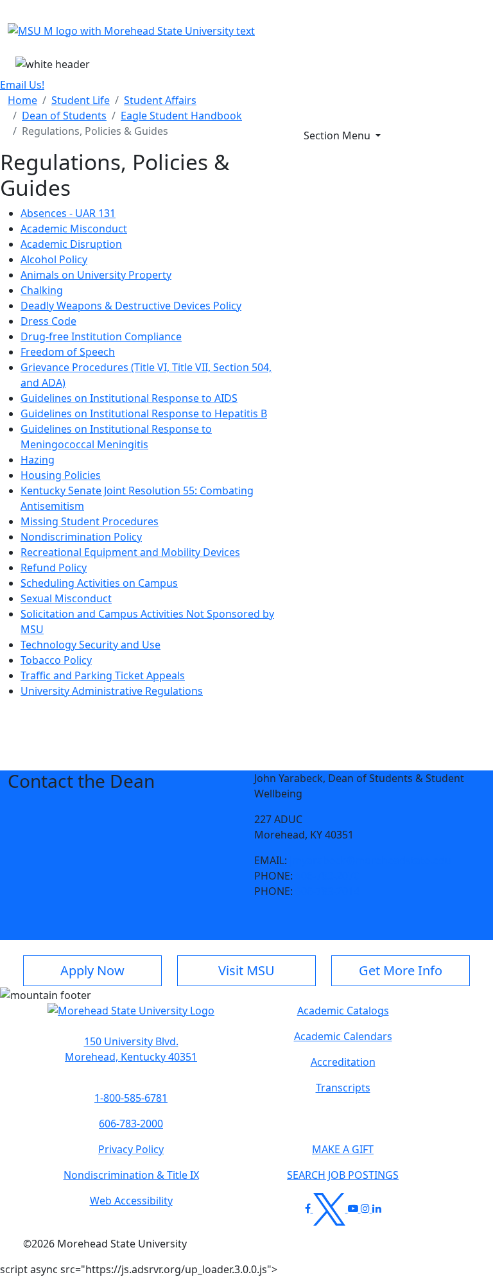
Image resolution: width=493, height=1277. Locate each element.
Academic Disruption (71, 244)
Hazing (38, 460)
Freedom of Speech (68, 352)
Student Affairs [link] (160, 100)
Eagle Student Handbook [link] (181, 116)
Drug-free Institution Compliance (101, 336)
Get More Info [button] (400, 970)
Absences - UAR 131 (68, 213)
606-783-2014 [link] (327, 891)
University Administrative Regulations (112, 691)
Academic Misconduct (74, 229)
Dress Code (48, 321)
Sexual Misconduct (66, 598)
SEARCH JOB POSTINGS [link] (343, 1175)
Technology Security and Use (90, 645)
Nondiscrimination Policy (81, 537)
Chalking (42, 290)
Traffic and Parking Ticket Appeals (103, 675)
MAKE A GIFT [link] (343, 1149)
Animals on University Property (96, 275)
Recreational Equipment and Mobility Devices (130, 552)
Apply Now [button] (92, 970)
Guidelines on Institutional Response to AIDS (129, 398)
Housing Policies (61, 475)
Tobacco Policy (56, 660)
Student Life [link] (80, 100)
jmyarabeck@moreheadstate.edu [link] (370, 860)
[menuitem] (22, 100)
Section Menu (338, 135)
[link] (131, 1049)
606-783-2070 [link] (327, 876)
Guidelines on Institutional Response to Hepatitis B (144, 413)
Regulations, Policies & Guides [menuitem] (95, 131)
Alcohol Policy (54, 259)
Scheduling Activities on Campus (99, 583)
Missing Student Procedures (90, 521)
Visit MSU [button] (246, 970)
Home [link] (22, 100)
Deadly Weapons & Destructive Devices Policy (131, 306)
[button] (131, 1017)
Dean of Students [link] (64, 116)
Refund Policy (54, 567)
